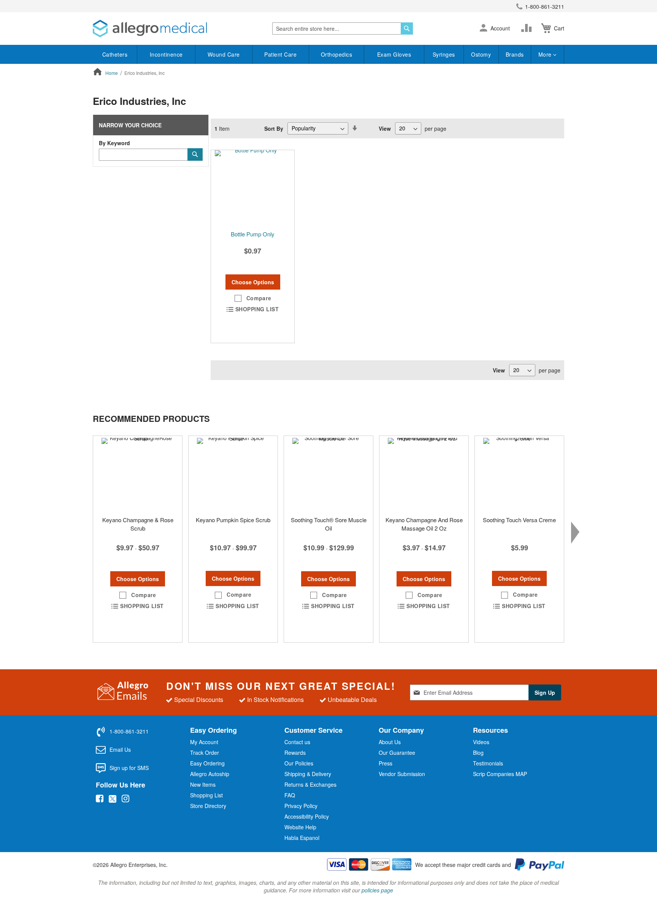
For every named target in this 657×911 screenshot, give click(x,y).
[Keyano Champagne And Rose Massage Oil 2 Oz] (423, 474)
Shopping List (206, 795)
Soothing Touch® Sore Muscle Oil (329, 524)
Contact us (297, 742)
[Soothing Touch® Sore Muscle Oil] (328, 474)
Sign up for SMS (129, 768)
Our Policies (298, 763)
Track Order (204, 752)
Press (385, 763)
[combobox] (342, 28)
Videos (481, 742)
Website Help (300, 827)
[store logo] (150, 28)
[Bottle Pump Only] (252, 188)
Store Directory (208, 806)
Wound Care (224, 54)
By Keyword (114, 143)
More (546, 54)
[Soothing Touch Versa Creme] (519, 474)
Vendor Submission (402, 774)
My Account (204, 742)
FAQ (289, 795)
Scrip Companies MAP (500, 774)
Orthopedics (336, 54)
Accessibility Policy (306, 816)
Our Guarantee (397, 752)
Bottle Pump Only (253, 234)
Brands (515, 54)
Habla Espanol (301, 837)
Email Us (120, 749)
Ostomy (481, 54)
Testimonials (488, 763)
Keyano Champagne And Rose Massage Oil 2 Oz (424, 524)
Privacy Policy (300, 806)
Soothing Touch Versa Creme (519, 520)
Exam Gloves (394, 54)
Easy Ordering (207, 763)
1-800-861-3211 (544, 6)
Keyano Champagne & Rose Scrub (137, 524)
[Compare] (528, 28)
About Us (390, 742)
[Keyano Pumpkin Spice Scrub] (233, 474)
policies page (377, 890)
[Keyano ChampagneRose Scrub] (137, 474)
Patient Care (280, 54)
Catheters (115, 54)
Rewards (295, 752)
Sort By (273, 128)
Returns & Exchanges (310, 784)
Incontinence (166, 54)
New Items (203, 784)
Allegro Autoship (209, 774)
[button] (483, 28)
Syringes (444, 54)
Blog (478, 752)
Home (112, 73)
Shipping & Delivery (307, 774)
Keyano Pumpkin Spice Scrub (233, 520)
